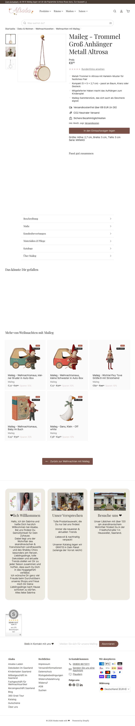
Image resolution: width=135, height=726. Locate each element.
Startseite (10, 29)
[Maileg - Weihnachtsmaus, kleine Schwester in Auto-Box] (67, 365)
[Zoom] (42, 58)
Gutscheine (14, 703)
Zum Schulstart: (12, 2)
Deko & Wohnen (25, 29)
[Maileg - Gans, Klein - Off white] (67, 416)
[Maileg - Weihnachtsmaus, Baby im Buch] (25, 416)
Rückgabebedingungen (50, 675)
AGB (40, 686)
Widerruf (43, 682)
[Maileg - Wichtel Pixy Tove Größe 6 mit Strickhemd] (110, 365)
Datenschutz (45, 671)
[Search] (25, 23)
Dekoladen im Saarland (20, 668)
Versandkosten (92, 123)
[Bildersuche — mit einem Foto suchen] (110, 23)
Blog (10, 692)
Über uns (13, 707)
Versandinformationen (50, 668)
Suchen (42, 690)
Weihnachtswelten (45, 29)
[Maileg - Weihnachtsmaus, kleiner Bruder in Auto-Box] (25, 365)
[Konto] (121, 11)
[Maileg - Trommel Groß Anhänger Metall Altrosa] (99, 168)
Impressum (44, 664)
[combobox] (67, 23)
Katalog (12, 699)
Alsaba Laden (15, 664)
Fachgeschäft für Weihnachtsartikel (17, 683)
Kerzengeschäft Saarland (21, 688)
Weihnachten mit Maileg (68, 29)
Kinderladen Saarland (19, 671)
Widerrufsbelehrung (48, 679)
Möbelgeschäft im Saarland (17, 676)
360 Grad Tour (16, 695)
